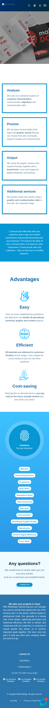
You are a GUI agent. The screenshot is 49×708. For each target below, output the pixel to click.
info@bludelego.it (24, 667)
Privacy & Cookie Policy (33, 701)
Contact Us (24, 585)
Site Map (13, 701)
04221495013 (24, 661)
